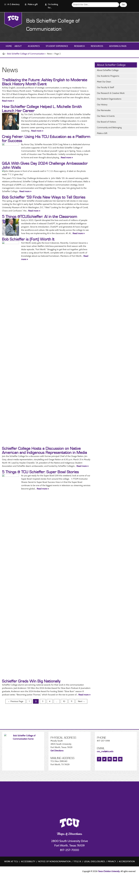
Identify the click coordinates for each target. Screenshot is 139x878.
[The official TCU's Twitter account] (26, 872)
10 (65, 702)
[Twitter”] (104, 759)
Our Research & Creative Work (110, 93)
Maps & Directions (69, 834)
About (18, 46)
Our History (102, 104)
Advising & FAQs (117, 46)
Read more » (8, 100)
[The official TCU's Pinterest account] (17, 872)
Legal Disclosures (94, 861)
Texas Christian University (109, 871)
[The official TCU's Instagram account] (13, 872)
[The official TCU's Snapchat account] (22, 872)
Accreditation (127, 861)
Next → (81, 701)
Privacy (112, 861)
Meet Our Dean (104, 81)
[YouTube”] (115, 759)
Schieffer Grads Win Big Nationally (31, 681)
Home (9, 46)
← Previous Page (15, 701)
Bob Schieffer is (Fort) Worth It (28, 239)
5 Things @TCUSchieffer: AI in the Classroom (39, 217)
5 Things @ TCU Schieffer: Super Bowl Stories (40, 472)
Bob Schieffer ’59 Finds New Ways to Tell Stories (43, 197)
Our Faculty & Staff (105, 87)
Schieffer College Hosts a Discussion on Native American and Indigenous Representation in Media (44, 450)
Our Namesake (103, 110)
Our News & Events (106, 116)
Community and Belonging (109, 127)
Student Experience (57, 46)
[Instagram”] (110, 759)
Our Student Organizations (109, 99)
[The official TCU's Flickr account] (9, 872)
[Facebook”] (99, 759)
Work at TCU (11, 861)
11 (72, 702)
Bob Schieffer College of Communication (26, 53)
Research (79, 46)
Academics (34, 46)
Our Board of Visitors (106, 121)
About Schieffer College (108, 70)
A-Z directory (13, 4)
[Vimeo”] (120, 759)
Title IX (77, 861)
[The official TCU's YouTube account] (30, 872)
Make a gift (33, 4)
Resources (97, 46)
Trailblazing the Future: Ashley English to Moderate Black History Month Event (44, 82)
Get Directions (57, 750)
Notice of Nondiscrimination (54, 861)
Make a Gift (102, 133)
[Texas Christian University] (13, 20)
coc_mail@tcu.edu (105, 751)
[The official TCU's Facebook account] (5, 872)
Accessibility (28, 861)
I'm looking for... (53, 6)
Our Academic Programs (108, 76)
